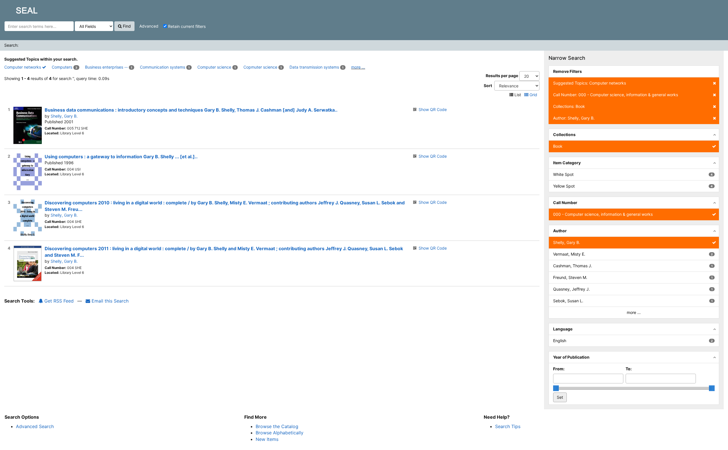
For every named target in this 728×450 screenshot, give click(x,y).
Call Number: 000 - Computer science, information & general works (615, 94)
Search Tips (507, 426)
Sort (488, 85)
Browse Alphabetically (279, 432)
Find (126, 26)
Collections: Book (569, 106)
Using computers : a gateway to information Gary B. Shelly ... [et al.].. (121, 156)
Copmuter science (260, 67)
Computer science (214, 67)
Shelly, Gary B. (64, 116)
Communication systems (162, 67)
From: (558, 368)
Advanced (148, 26)
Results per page (502, 75)
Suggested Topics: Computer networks (589, 83)
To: (629, 368)
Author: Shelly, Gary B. (574, 118)
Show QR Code (433, 109)
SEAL (16, 8)
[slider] (556, 388)
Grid (533, 94)
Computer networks (23, 67)
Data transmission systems (314, 67)
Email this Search (109, 301)
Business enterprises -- (106, 67)
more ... (358, 67)
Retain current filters (186, 26)
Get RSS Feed (58, 301)
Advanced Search (35, 426)
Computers (62, 67)
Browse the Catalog (277, 426)
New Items (267, 439)
